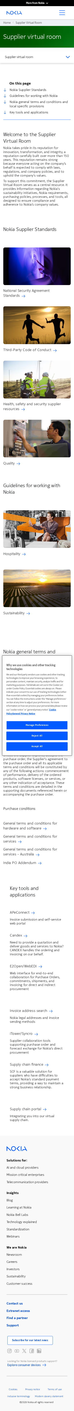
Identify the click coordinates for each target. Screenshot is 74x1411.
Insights (12, 1193)
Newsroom (14, 1255)
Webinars (13, 1236)
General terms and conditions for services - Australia (30, 851)
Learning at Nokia (19, 1207)
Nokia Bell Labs (17, 1215)
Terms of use (55, 1389)
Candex (16, 935)
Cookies (13, 1389)
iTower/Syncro (21, 1033)
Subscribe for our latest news (30, 1340)
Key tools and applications (29, 112)
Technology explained (22, 1222)
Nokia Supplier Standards (28, 90)
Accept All (37, 746)
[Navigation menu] (63, 14)
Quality (9, 463)
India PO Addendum (19, 862)
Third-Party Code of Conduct (27, 350)
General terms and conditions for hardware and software (30, 825)
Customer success (19, 1284)
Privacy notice (32, 1389)
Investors (13, 1269)
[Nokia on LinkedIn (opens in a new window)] (39, 1351)
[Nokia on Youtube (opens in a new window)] (17, 1351)
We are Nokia (17, 1247)
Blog (10, 1200)
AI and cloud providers (22, 1167)
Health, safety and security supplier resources (32, 406)
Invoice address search (28, 1010)
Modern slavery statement (49, 1396)
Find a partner (17, 1318)
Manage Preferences (37, 725)
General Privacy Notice (23, 713)
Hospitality (11, 554)
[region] (37, 705)
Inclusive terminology (18, 1396)
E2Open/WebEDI (23, 966)
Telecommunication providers (27, 1182)
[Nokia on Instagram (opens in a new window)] (9, 1351)
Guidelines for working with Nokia (34, 96)
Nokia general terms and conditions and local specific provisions (39, 104)
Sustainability (14, 613)
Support (13, 1325)
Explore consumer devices (24, 1365)
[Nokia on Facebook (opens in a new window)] (32, 1351)
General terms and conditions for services (30, 839)
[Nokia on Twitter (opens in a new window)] (24, 1351)
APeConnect (19, 912)
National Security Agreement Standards (26, 293)
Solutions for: (17, 1160)
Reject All (37, 735)
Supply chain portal (25, 1109)
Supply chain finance (26, 1064)
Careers (12, 1262)
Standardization (18, 1229)
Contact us (15, 1303)
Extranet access (18, 1311)
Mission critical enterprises (25, 1175)
